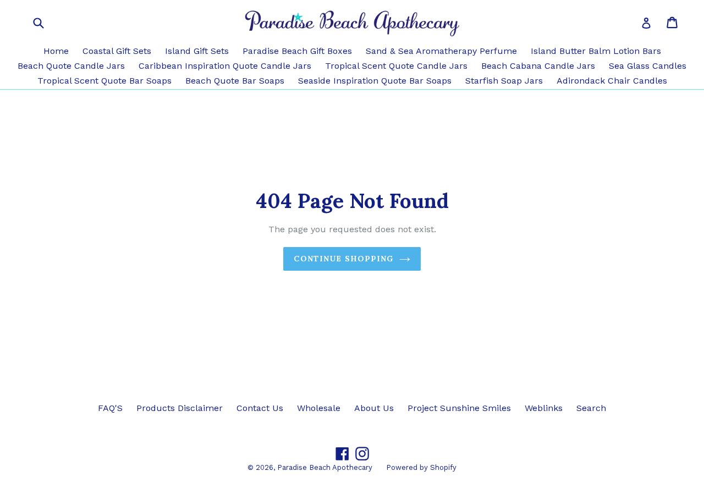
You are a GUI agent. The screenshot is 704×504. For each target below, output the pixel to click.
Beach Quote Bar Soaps (234, 80)
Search (591, 408)
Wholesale (318, 408)
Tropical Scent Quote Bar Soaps (104, 80)
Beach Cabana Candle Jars (538, 66)
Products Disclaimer (179, 408)
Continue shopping (343, 259)
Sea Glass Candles (647, 66)
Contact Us (260, 408)
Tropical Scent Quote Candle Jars (396, 66)
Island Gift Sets (197, 51)
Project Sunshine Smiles (459, 408)
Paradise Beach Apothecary (324, 467)
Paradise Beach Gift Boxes (297, 51)
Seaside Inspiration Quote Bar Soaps (375, 80)
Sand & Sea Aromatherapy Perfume (441, 51)
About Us (374, 408)
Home (56, 51)
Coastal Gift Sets (116, 51)
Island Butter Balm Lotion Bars (596, 51)
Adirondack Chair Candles (612, 80)
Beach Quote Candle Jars (71, 66)
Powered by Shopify (421, 467)
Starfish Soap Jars (504, 80)
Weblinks (544, 408)
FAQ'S (110, 408)
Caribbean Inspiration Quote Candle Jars (225, 66)
